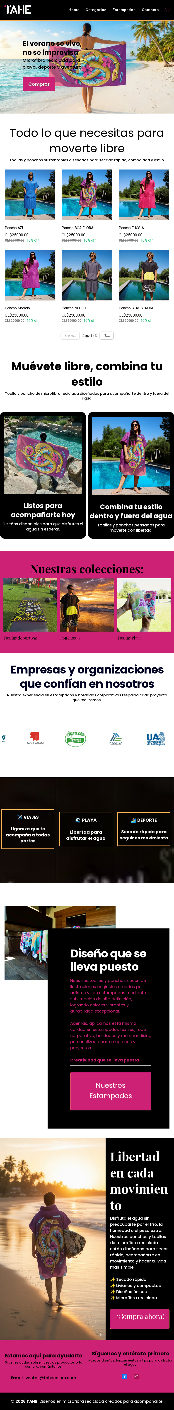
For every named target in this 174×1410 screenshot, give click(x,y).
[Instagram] (136, 1376)
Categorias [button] (96, 10)
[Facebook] (124, 1376)
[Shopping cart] (167, 10)
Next (107, 335)
